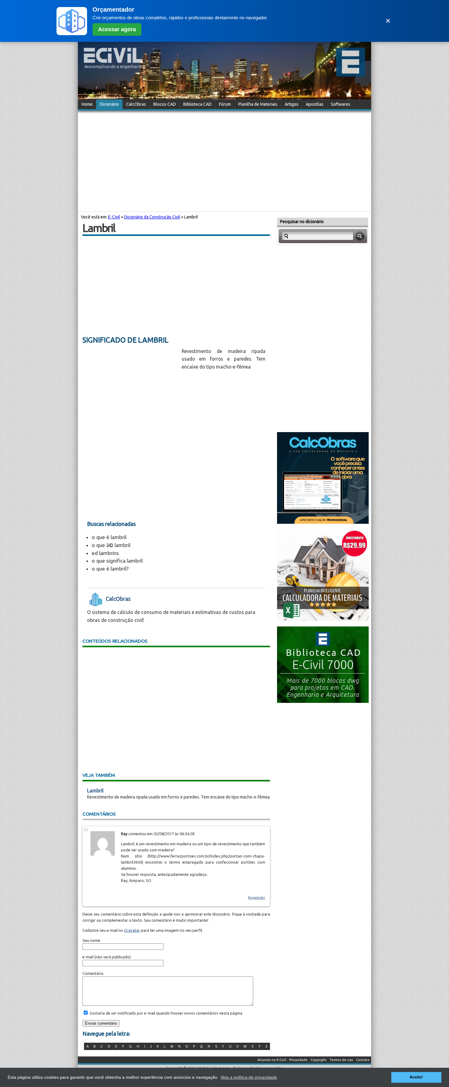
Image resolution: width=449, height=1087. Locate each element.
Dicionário (109, 104)
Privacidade (298, 1060)
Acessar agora (117, 29)
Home (87, 104)
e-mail (87, 957)
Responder (256, 897)
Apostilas (314, 104)
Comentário (93, 973)
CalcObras (136, 104)
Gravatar (132, 930)
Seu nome (91, 940)
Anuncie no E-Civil (271, 1060)
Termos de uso (341, 1060)
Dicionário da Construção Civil (152, 217)
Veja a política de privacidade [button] (249, 1077)
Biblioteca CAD (197, 104)
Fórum (225, 104)
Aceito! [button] (416, 1077)
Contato (363, 1060)
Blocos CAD (164, 104)
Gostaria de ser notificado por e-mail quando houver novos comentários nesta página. (166, 1013)
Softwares (340, 104)
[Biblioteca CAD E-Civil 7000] (323, 701)
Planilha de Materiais (257, 104)
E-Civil (114, 217)
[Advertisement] (224, 160)
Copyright (319, 1060)
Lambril (95, 790)
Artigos (291, 104)
